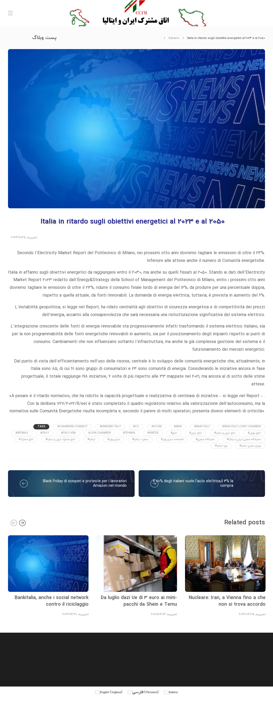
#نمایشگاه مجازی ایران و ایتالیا (244, 439)
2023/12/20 (69, 614)
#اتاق (174, 433)
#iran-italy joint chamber (241, 427)
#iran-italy (202, 427)
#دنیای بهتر (113, 439)
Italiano (173, 38)
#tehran (129, 433)
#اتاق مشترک (26, 439)
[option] (48, 575)
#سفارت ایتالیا (140, 439)
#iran (178, 427)
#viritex (152, 433)
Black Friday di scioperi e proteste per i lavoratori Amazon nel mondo (85, 484)
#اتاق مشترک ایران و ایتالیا (60, 439)
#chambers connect (72, 427)
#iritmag (21, 433)
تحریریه (32, 237)
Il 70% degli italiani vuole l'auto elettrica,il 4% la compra (193, 484)
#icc (136, 427)
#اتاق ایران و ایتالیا (224, 433)
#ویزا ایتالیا (221, 446)
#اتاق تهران (254, 433)
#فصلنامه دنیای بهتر (172, 439)
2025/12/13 (158, 614)
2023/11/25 (18, 237)
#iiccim (156, 427)
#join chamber (99, 433)
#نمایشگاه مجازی (205, 439)
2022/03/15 (246, 614)
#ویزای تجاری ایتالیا (250, 446)
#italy (44, 433)
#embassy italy (110, 427)
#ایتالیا (91, 439)
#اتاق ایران (195, 433)
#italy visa (68, 433)
